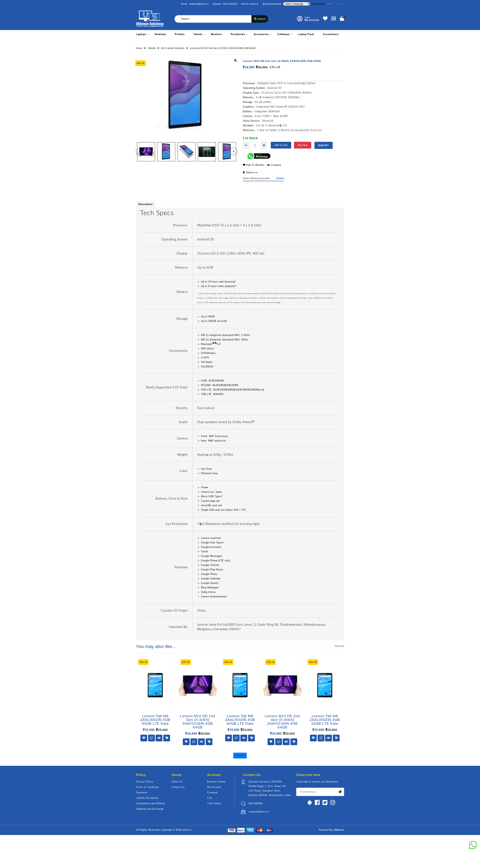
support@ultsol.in (258, 811)
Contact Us (178, 787)
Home (139, 48)
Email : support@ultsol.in (195, 4)
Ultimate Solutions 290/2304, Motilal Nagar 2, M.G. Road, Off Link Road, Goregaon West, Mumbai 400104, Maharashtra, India (269, 788)
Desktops (160, 34)
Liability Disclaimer (147, 798)
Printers (180, 34)
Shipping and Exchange (150, 808)
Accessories (261, 34)
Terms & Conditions (147, 787)
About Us (177, 781)
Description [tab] (145, 204)
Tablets (197, 34)
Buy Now (303, 145)
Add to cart (280, 145)
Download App (273, 4)
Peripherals (238, 34)
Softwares (283, 34)
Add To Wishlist (255, 165)
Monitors (216, 34)
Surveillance (330, 34)
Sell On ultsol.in (250, 4)
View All (339, 646)
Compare (275, 165)
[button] (139, 151)
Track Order (214, 803)
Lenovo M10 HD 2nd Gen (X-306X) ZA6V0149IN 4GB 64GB (223, 48)
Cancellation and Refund (150, 803)
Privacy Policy (144, 781)
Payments (142, 792)
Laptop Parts (306, 34)
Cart (209, 798)
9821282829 (255, 803)
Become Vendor (216, 781)
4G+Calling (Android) (173, 48)
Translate (338, 3)
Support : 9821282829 (224, 4)
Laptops (141, 34)
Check (280, 178)
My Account (214, 787)
